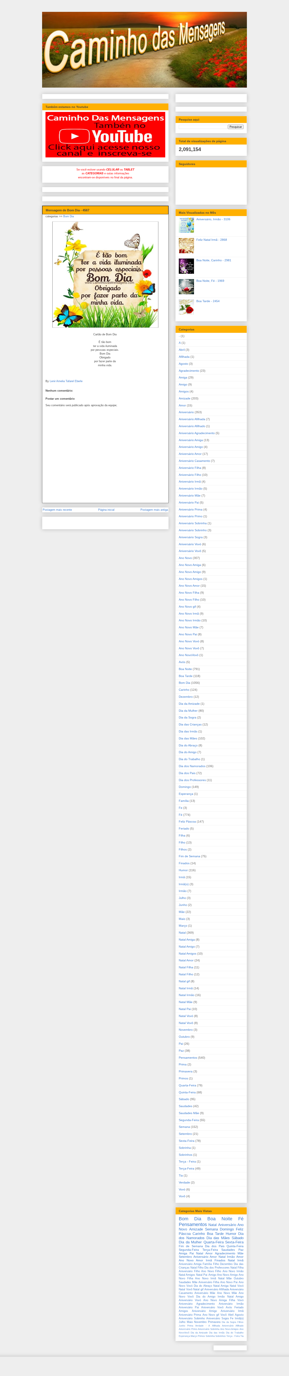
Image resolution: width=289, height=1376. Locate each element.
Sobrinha (185, 1147)
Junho (183, 905)
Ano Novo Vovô (189, 648)
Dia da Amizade (189, 703)
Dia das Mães (188, 738)
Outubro (184, 1036)
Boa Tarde (186, 676)
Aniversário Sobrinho (193, 530)
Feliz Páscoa (187, 821)
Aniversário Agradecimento (197, 433)
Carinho (184, 689)
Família (184, 800)
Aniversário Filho (190, 474)
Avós (182, 662)
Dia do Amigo (188, 752)
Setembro (185, 1133)
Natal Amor (186, 960)
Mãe (182, 912)
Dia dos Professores (192, 780)
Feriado (184, 828)
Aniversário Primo (190, 516)
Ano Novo (185, 558)
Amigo (183, 384)
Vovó (182, 1189)
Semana (184, 1126)
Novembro (186, 1029)
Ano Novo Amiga (190, 565)
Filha (182, 835)
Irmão (183, 891)
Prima (183, 1064)
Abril (182, 349)
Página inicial (106, 509)
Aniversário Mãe (190, 495)
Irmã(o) (184, 884)
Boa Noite (185, 669)
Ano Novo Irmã (189, 613)
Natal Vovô (186, 1023)
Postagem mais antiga (154, 509)
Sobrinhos (185, 1154)
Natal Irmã (186, 988)
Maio (182, 919)
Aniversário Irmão (190, 488)
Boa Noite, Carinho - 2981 (213, 260)
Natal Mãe (186, 1002)
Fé (180, 814)
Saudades (185, 1106)
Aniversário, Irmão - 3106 (213, 219)
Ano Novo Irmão (190, 620)
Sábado (184, 1099)
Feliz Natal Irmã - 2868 (211, 239)
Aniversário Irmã (190, 481)
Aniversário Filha (190, 467)
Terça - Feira (187, 1161)
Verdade (184, 1182)
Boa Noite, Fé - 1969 (210, 280)
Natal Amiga (187, 939)
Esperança (186, 793)
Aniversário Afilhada (192, 419)
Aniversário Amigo (191, 447)
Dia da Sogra (187, 717)
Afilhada (184, 356)
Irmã (182, 877)
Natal (182, 932)
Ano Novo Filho (189, 599)
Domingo (185, 786)
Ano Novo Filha (189, 592)
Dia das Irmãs (188, 731)
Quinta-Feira (187, 1092)
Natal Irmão (186, 995)
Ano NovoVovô (188, 655)
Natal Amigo (187, 946)
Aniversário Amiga (191, 440)
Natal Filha (186, 967)
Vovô (182, 1196)
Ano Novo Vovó (189, 641)
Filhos (183, 849)
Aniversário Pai (189, 502)
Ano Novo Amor (189, 585)
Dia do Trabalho (189, 759)
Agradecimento (189, 370)
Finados (184, 863)
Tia (181, 1175)
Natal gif (184, 981)
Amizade (184, 398)
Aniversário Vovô (190, 551)
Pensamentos (188, 1057)
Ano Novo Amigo (190, 572)
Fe (180, 807)
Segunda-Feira (189, 1120)
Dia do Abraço (188, 745)
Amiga (183, 377)
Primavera (186, 1071)
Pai (181, 1043)
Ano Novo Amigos (190, 579)
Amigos (184, 391)
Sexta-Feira (186, 1140)
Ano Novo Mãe (189, 627)
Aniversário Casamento (194, 460)
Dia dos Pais (187, 773)
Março (183, 925)
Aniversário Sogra (191, 537)
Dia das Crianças (190, 724)
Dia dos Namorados (192, 766)
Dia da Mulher (188, 710)
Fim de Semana (189, 856)
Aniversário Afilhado (192, 426)
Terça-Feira (186, 1168)
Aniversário (186, 412)
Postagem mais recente (57, 509)
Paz (181, 1050)
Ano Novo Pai (188, 634)
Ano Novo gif (187, 606)
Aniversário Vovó (190, 544)
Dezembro (186, 696)
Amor (182, 405)
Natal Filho (186, 974)
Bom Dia (68, 216)
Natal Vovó (186, 1016)
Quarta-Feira (187, 1085)
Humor (183, 870)
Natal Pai (185, 1009)
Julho (182, 898)
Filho (182, 842)
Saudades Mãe (189, 1113)
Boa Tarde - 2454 (208, 301)
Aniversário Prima (190, 509)
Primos (183, 1078)
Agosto (183, 363)
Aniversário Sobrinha (193, 523)
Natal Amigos (187, 953)
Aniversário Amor (190, 453)
